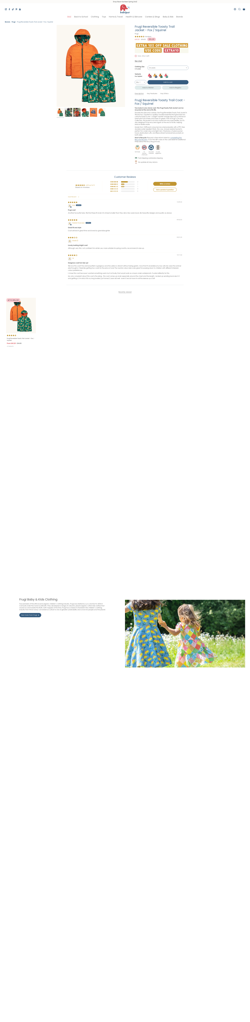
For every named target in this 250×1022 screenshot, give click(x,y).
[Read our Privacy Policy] (159, 519)
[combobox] (132, 510)
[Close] (161, 481)
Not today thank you (144, 535)
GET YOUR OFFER (145, 529)
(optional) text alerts (134, 505)
